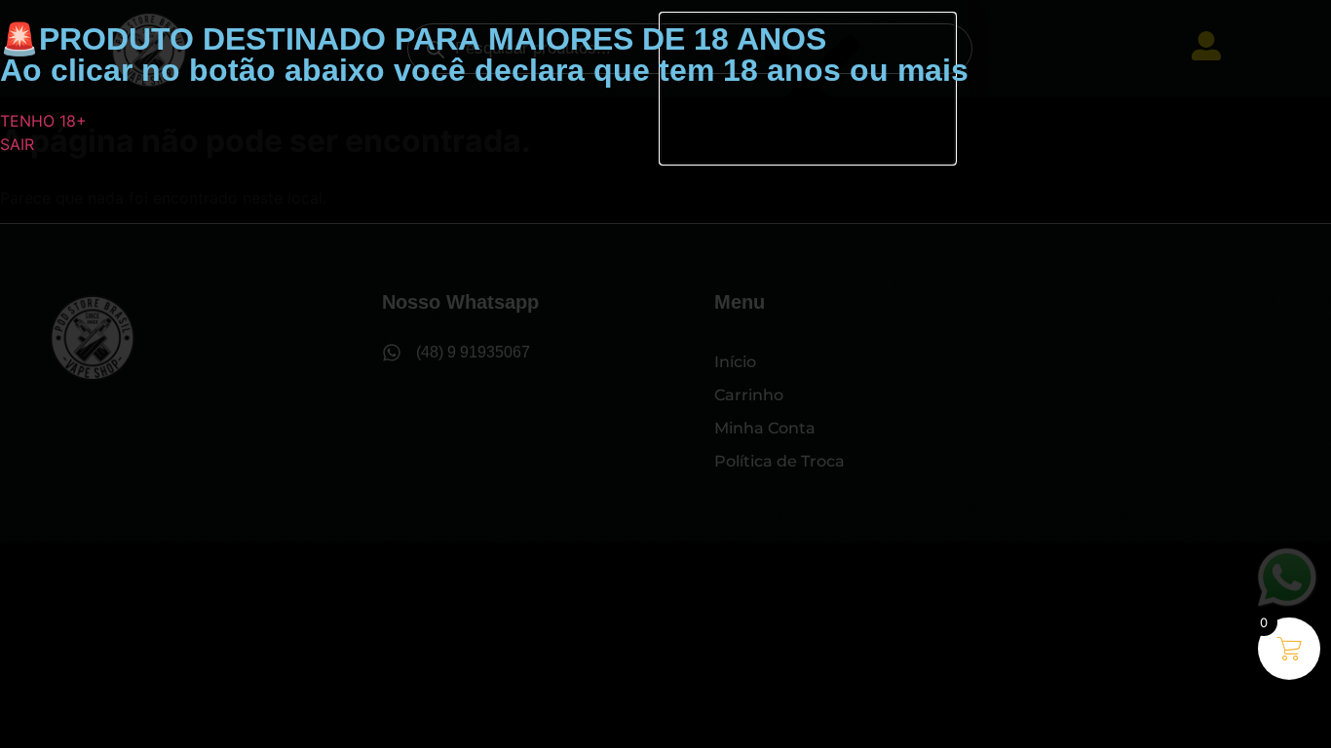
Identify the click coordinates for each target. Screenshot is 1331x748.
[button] (808, 89)
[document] (665, 374)
